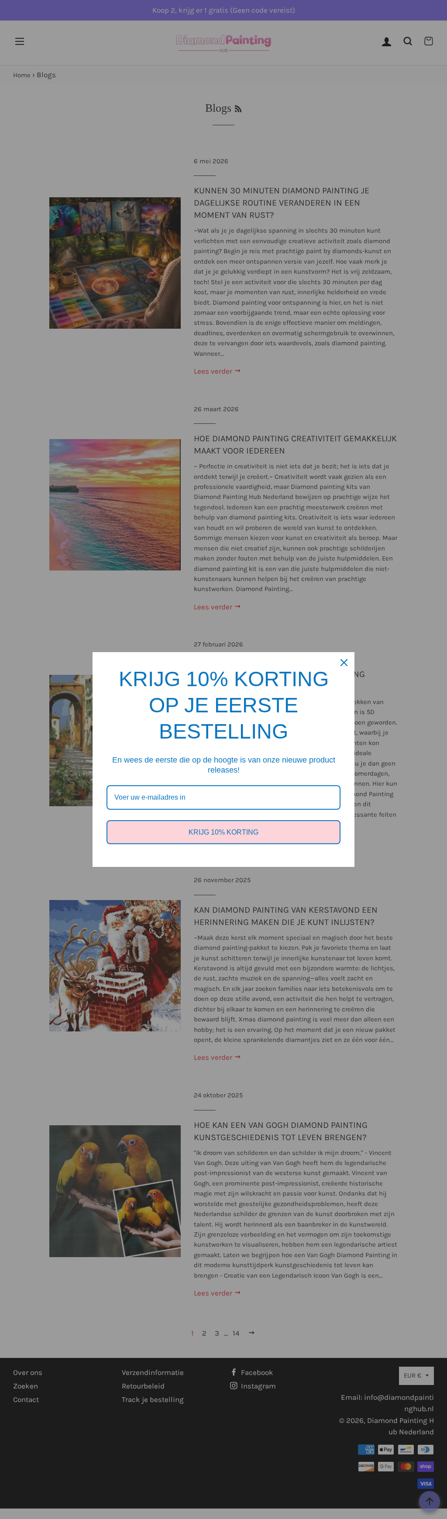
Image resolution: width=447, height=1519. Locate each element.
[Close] (344, 662)
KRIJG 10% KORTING (223, 832)
